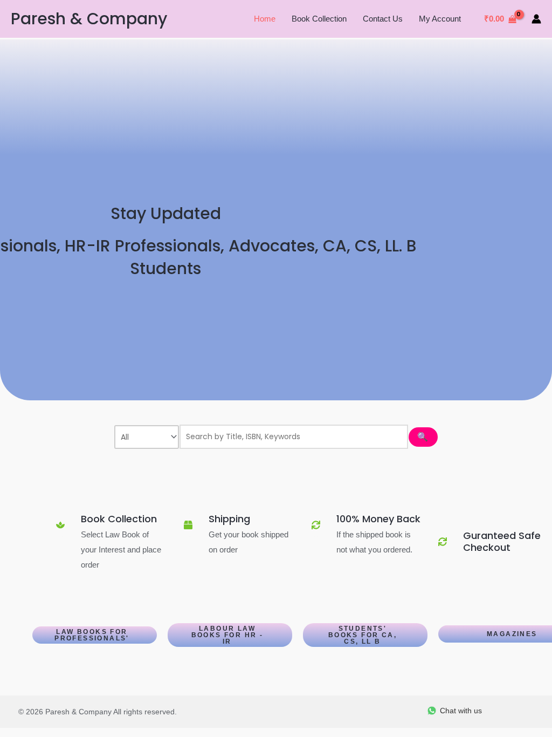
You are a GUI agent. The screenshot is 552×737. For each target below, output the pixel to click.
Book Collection (319, 18)
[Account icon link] (536, 19)
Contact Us (383, 18)
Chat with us (461, 710)
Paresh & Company (89, 18)
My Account (440, 18)
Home (264, 18)
